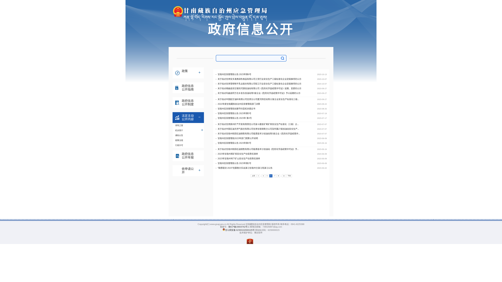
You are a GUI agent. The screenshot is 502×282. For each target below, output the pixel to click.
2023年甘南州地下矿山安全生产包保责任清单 (239, 158)
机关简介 (179, 130)
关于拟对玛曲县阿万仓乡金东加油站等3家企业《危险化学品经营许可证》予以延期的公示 (259, 93)
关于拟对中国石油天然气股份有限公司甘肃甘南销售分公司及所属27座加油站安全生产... (258, 129)
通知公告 (179, 135)
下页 (289, 176)
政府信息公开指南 (188, 87)
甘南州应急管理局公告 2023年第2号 (234, 163)
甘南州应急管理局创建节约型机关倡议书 (236, 109)
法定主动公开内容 (188, 117)
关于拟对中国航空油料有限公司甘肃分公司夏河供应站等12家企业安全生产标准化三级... (258, 99)
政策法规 (179, 140)
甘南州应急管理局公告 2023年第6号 (234, 74)
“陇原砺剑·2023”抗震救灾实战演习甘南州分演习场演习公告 (245, 168)
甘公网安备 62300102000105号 (240, 230)
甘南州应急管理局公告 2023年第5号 (234, 113)
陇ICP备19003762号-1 (238, 227)
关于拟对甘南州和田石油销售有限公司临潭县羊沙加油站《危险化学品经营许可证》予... (258, 149)
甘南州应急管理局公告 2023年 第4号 (235, 118)
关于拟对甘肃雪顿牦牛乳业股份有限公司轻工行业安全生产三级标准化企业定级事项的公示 (259, 84)
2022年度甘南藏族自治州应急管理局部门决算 (239, 104)
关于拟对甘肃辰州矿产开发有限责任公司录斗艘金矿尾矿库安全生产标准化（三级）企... (258, 124)
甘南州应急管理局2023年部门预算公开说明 (238, 138)
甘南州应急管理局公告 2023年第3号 (234, 143)
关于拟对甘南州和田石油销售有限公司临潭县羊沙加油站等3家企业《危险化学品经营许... (259, 134)
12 (284, 176)
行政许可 (179, 145)
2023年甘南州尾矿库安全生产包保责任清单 (238, 154)
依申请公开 (188, 170)
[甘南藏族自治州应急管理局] (222, 8)
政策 (185, 71)
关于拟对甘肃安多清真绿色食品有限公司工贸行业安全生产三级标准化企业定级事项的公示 (259, 79)
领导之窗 (179, 125)
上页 (253, 176)
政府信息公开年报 (188, 155)
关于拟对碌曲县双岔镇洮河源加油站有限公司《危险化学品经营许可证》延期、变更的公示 (259, 88)
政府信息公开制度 (188, 102)
